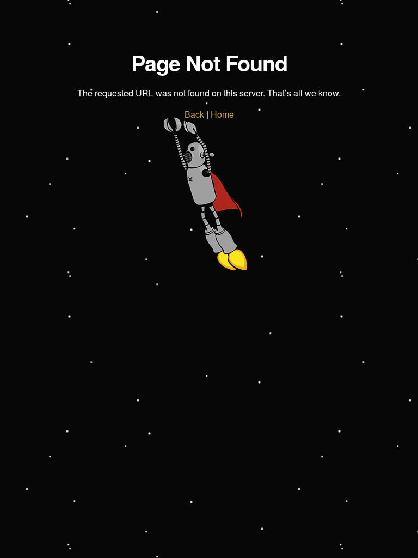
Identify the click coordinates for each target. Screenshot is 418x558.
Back (194, 114)
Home (222, 114)
